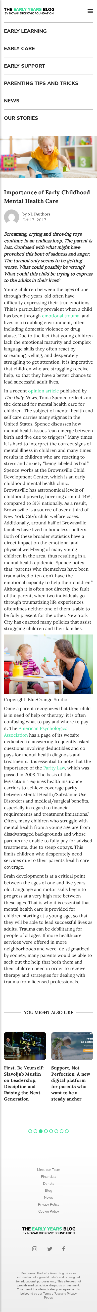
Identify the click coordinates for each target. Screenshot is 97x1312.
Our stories (21, 118)
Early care (19, 48)
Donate (48, 1183)
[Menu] (90, 11)
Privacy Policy (48, 1204)
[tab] (30, 1131)
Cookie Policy (48, 1211)
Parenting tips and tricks (41, 83)
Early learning (25, 31)
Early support (24, 66)
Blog (48, 1190)
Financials (48, 1176)
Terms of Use (51, 1294)
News (11, 100)
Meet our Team (48, 1169)
